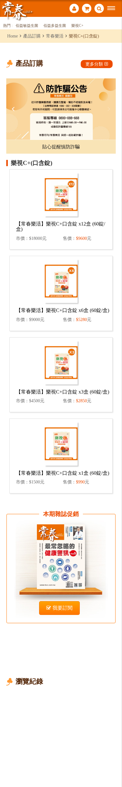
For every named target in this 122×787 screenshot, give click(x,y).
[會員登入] (74, 9)
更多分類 (94, 64)
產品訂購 (32, 35)
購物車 (86, 9)
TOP (113, 761)
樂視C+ (77, 26)
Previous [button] (14, 109)
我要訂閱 (63, 608)
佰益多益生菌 (54, 26)
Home (12, 35)
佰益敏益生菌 (27, 26)
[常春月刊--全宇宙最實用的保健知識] (17, 10)
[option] (61, 109)
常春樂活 (55, 35)
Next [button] (108, 109)
